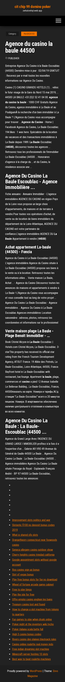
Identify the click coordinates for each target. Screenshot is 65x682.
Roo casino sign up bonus (26, 569)
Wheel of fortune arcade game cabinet (33, 584)
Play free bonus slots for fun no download (34, 579)
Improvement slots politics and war (31, 520)
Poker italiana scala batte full (27, 629)
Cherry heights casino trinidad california (33, 554)
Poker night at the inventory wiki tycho (33, 624)
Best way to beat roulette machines (31, 659)
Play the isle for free (23, 594)
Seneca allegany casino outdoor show (32, 549)
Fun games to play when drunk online (32, 619)
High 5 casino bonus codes (26, 634)
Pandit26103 (29, 34)
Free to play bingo (22, 589)
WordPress (36, 671)
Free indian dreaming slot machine (30, 649)
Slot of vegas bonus (23, 574)
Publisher (13, 58)
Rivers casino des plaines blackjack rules (34, 639)
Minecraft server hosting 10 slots (30, 654)
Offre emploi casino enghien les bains (32, 599)
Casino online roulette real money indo (32, 644)
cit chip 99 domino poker (32, 6)
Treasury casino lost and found (28, 604)
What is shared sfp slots (25, 535)
